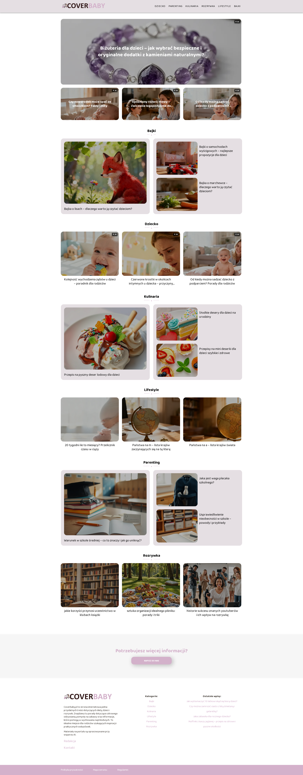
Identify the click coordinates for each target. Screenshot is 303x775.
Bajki (237, 6)
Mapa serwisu (100, 770)
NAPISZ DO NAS (151, 661)
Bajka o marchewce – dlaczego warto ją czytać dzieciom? (215, 187)
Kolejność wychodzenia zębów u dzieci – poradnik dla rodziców (90, 281)
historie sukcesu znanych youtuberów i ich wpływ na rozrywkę (212, 613)
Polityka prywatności (72, 770)
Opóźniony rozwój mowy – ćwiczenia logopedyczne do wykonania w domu (151, 104)
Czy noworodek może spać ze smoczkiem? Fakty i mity (89, 104)
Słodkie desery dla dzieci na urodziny (217, 315)
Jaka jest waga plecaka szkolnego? (214, 480)
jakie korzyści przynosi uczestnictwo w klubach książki (90, 613)
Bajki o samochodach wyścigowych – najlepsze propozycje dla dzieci (216, 151)
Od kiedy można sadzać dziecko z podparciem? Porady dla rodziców (212, 104)
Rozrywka (208, 6)
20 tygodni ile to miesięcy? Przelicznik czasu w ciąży (90, 447)
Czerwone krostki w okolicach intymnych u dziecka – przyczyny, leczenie (151, 281)
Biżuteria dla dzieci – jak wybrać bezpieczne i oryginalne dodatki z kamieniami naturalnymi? (151, 51)
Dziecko (160, 6)
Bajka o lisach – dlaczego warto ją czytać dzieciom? (98, 209)
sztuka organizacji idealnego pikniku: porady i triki (151, 613)
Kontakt (69, 748)
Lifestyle (224, 6)
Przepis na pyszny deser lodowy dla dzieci (92, 375)
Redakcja (70, 741)
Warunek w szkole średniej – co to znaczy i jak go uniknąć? (103, 540)
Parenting (175, 6)
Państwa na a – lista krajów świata (212, 445)
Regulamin (122, 770)
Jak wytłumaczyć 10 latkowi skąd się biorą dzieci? (212, 701)
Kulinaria (191, 6)
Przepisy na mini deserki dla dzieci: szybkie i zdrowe (217, 351)
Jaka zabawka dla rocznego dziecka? (212, 716)
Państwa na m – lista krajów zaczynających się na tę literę (151, 447)
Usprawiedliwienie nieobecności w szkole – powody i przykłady (215, 519)
